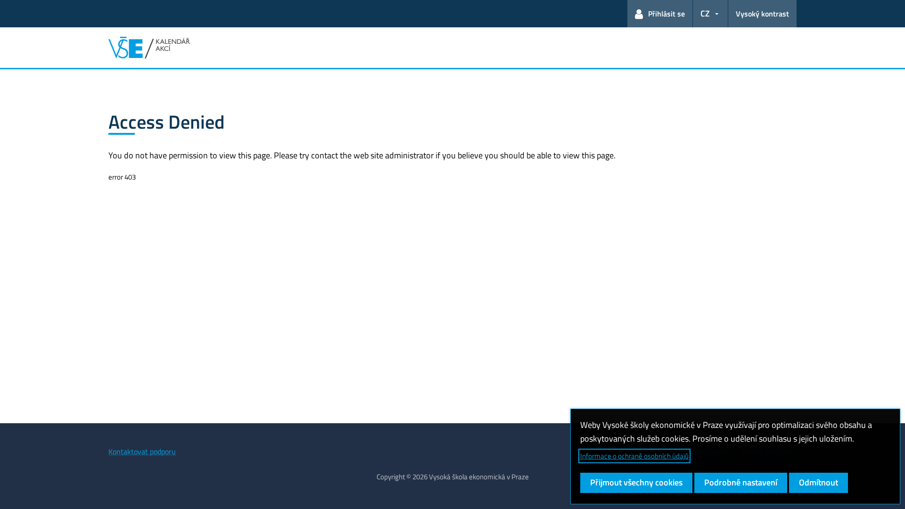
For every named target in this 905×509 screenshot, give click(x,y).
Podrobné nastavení (740, 482)
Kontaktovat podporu (142, 451)
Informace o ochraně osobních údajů (634, 456)
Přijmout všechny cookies (636, 482)
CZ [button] (705, 13)
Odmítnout (818, 482)
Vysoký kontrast (762, 13)
